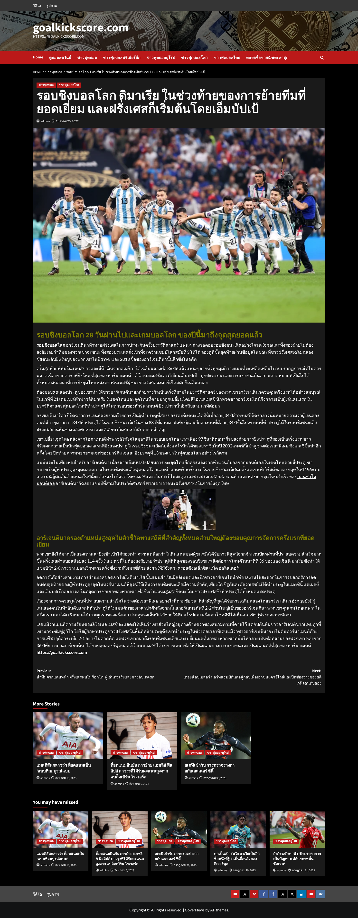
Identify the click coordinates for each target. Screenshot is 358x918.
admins (45, 121)
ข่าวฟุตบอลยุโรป (161, 57)
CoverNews (195, 910)
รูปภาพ (52, 5)
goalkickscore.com (81, 27)
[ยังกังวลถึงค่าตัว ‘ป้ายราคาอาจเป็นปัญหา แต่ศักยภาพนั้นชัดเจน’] (297, 829)
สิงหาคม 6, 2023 (139, 784)
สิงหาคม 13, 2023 (65, 778)
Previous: (95, 674)
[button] (322, 57)
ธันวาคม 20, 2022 (67, 121)
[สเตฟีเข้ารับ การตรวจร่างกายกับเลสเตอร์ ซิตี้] (216, 735)
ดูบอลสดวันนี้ (60, 57)
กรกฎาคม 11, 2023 (303, 870)
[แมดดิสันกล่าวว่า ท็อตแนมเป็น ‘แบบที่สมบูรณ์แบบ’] (68, 735)
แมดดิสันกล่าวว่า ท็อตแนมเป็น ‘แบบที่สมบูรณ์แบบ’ (64, 768)
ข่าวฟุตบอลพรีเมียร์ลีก (122, 57)
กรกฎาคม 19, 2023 (244, 870)
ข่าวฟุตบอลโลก (194, 57)
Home (38, 57)
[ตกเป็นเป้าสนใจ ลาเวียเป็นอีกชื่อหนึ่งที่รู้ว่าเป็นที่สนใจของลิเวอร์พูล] (238, 829)
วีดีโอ (37, 5)
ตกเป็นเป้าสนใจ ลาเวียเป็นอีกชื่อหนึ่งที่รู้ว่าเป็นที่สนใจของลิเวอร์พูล (237, 859)
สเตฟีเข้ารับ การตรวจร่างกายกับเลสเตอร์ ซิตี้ (210, 768)
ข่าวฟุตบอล (87, 57)
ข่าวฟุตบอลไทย (227, 57)
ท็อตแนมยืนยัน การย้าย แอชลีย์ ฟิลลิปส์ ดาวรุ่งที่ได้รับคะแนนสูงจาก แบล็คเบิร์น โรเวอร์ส (141, 771)
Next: (252, 677)
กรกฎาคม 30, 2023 (214, 778)
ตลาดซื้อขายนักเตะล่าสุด (267, 57)
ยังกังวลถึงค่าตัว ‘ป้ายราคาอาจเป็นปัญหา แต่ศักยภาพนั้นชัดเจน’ (297, 859)
